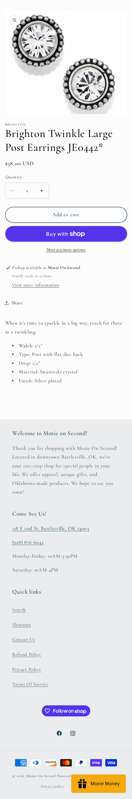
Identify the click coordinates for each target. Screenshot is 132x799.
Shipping (21, 624)
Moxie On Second (41, 776)
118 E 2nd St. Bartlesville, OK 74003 (50, 528)
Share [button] (17, 303)
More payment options (66, 249)
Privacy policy (52, 786)
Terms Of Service (30, 684)
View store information (35, 285)
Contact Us (23, 639)
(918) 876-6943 (27, 542)
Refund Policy (26, 654)
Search (19, 609)
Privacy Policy (26, 669)
